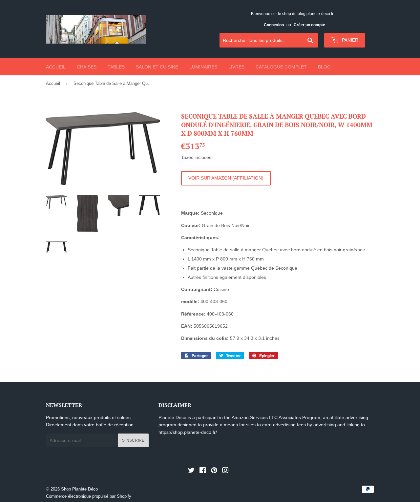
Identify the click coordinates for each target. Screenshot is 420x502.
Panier (349, 40)
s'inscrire (133, 440)
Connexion (274, 25)
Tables (116, 66)
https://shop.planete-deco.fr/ (187, 432)
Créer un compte (309, 25)
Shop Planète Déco (79, 489)
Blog (324, 66)
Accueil (56, 66)
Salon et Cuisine (157, 66)
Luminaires (203, 66)
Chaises (86, 66)
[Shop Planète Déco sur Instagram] (225, 471)
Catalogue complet (281, 66)
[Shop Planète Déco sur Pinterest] (214, 471)
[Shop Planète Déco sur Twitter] (191, 471)
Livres (236, 66)
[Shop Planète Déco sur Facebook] (202, 471)
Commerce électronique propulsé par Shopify (88, 496)
